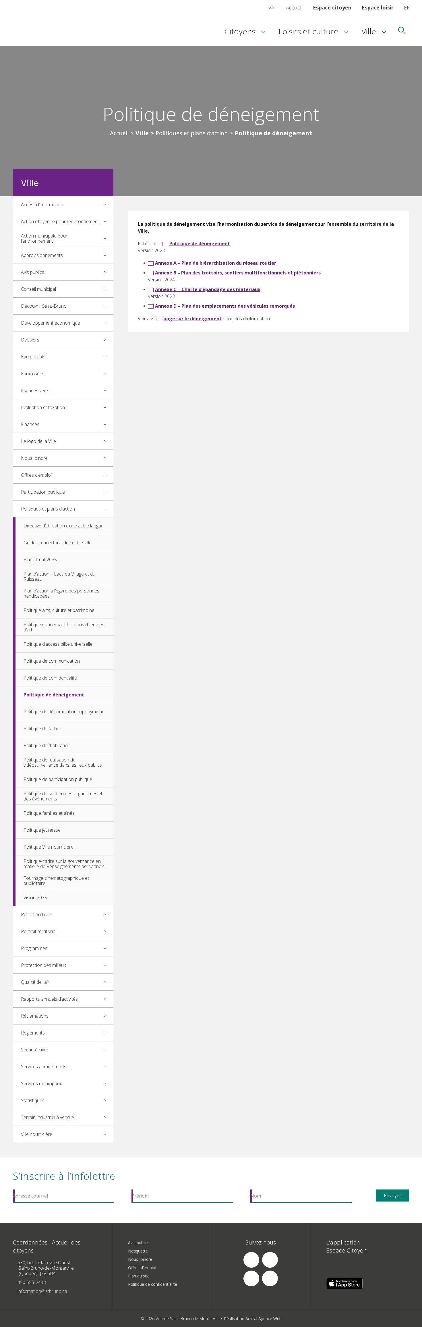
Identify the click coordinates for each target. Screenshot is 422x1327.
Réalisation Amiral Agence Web (253, 1318)
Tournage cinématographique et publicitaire (56, 880)
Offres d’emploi (36, 475)
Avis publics (32, 272)
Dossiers (30, 340)
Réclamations (35, 1016)
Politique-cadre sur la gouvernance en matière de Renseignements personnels (64, 863)
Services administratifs (43, 1066)
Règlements (33, 1033)
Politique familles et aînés (49, 813)
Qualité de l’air (35, 982)
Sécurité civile (34, 1050)
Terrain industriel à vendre (47, 1117)
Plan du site (139, 1276)
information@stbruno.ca (42, 1291)
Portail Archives (37, 914)
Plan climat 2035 (40, 559)
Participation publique (43, 492)
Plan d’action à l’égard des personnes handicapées (61, 593)
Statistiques (32, 1100)
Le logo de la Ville (38, 441)
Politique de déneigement (54, 695)
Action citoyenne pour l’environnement (60, 221)
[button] (262, 7)
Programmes (34, 948)
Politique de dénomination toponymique (64, 711)
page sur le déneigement (192, 318)
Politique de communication (52, 661)
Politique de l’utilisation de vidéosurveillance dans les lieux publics (63, 762)
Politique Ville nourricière (48, 847)
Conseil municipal (38, 289)
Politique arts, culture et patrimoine (59, 610)
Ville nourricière (36, 1134)
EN (407, 7)
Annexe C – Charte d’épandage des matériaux (207, 289)
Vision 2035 (35, 897)
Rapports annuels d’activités (49, 999)
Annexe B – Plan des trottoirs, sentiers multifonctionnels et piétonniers (238, 273)
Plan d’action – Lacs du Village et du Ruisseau (59, 576)
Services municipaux (41, 1083)
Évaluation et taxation (43, 407)
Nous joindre (34, 458)
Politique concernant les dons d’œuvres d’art (64, 627)
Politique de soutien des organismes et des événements (63, 796)
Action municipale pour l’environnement (44, 238)
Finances (30, 424)
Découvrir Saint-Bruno (44, 306)
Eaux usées (32, 373)
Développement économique (50, 323)
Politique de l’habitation (47, 745)
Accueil (294, 7)
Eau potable (33, 357)
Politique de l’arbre (42, 728)
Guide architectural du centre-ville (58, 542)
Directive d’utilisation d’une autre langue (64, 526)
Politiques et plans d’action (192, 133)
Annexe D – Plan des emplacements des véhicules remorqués (225, 306)
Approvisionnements (42, 255)
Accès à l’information (42, 204)
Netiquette (138, 1251)
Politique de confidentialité (50, 678)
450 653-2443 (32, 1282)
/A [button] (271, 7)
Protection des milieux (43, 965)
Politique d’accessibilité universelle (58, 644)
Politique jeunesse (42, 830)
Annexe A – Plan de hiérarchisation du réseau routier (215, 263)
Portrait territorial (38, 931)
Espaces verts (35, 390)
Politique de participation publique (58, 779)
